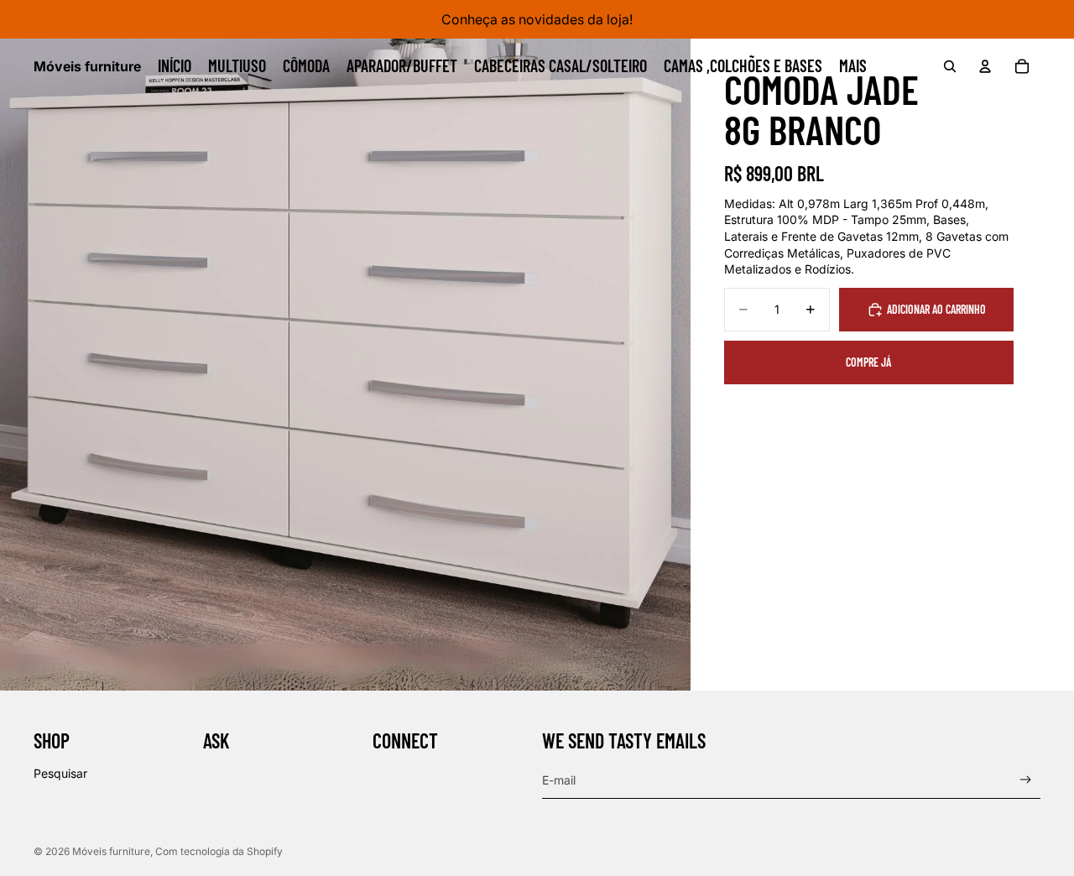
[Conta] (985, 66)
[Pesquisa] (949, 66)
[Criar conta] (1025, 780)
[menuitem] (853, 66)
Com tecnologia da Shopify (219, 851)
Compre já (868, 362)
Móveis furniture (111, 851)
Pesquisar (60, 773)
